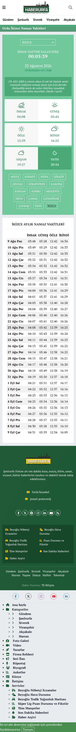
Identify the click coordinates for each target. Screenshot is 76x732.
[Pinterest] (31, 513)
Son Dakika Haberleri (56, 551)
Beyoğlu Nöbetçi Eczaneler (17, 531)
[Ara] (70, 7)
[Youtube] (51, 513)
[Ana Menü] (4, 7)
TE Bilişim (48, 585)
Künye (16, 677)
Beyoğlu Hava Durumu (50, 531)
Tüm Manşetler (18, 551)
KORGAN (20, 191)
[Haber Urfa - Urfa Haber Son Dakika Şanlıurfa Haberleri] (36, 7)
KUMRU (36, 191)
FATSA (44, 176)
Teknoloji (59, 575)
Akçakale (69, 20)
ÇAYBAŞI (24, 206)
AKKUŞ (14, 176)
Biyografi (19, 668)
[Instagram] (38, 513)
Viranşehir (52, 20)
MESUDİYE (53, 191)
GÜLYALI (17, 184)
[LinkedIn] (45, 513)
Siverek (37, 20)
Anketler (18, 672)
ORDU (19, 198)
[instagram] (41, 596)
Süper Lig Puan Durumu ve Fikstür (43, 704)
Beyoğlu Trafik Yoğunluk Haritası (16, 542)
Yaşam (26, 575)
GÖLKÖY (59, 176)
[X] (25, 513)
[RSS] (58, 513)
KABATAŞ (56, 184)
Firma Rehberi (23, 654)
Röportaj (18, 663)
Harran (16, 575)
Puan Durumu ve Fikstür (52, 542)
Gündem (8, 20)
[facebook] (16, 596)
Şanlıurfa (23, 20)
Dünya (36, 575)
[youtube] (54, 596)
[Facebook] (18, 513)
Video (16, 645)
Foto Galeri (20, 641)
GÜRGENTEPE (36, 184)
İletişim (17, 681)
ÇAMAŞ (32, 198)
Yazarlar (18, 650)
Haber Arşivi (17, 558)
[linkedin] (66, 596)
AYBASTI (29, 176)
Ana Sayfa (19, 605)
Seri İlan (18, 659)
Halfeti (47, 575)
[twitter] (28, 596)
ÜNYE (38, 206)
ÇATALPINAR (51, 198)
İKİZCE (52, 206)
